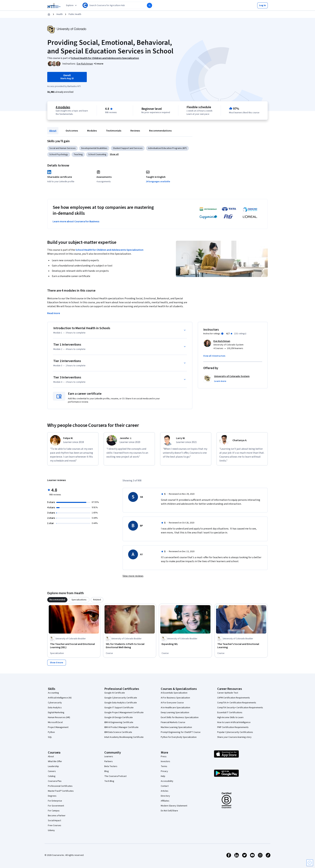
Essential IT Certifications (229, 712)
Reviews (135, 130)
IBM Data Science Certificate (118, 732)
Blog (106, 771)
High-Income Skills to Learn (230, 717)
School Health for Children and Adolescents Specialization (109, 250)
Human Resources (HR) (59, 717)
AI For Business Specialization (175, 697)
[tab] (57, 599)
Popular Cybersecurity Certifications (235, 732)
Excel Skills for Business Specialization (180, 717)
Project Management (58, 727)
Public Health (75, 14)
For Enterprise (55, 800)
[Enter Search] (149, 5)
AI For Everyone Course (172, 702)
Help (163, 776)
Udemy (51, 830)
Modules (92, 130)
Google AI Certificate (114, 692)
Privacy (164, 771)
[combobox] (117, 5)
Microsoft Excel (55, 722)
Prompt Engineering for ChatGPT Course (180, 732)
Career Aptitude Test (227, 692)
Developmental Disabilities (94, 148)
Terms (164, 766)
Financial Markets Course (173, 722)
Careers (52, 771)
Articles (164, 791)
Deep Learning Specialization (175, 712)
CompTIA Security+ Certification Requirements (240, 707)
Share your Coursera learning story (234, 737)
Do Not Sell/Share (169, 810)
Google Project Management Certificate (124, 712)
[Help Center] (309, 862)
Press (164, 756)
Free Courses (54, 825)
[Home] (49, 14)
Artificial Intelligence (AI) (60, 697)
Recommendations (160, 130)
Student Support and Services (128, 148)
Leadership (53, 766)
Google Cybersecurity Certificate (120, 697)
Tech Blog (109, 781)
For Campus (54, 810)
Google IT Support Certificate (119, 707)
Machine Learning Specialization (176, 727)
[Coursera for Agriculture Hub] (54, 5)
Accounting (53, 692)
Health (59, 14)
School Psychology (58, 154)
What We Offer (55, 761)
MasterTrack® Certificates (61, 791)
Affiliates (165, 800)
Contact (164, 786)
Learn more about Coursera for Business (76, 221)
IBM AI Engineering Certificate (118, 722)
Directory (165, 796)
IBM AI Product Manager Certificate (121, 727)
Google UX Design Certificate (118, 717)
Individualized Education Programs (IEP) (167, 148)
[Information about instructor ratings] (222, 333)
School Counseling (97, 154)
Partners (108, 761)
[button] (262, 5)
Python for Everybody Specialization (179, 737)
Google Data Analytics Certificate (120, 702)
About (52, 130)
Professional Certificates (60, 786)
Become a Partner (56, 815)
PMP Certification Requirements (233, 727)
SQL (50, 737)
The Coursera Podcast (115, 776)
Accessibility (167, 781)
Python (51, 732)
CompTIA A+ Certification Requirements (236, 702)
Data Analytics (55, 707)
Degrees (52, 796)
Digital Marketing (56, 712)
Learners (108, 756)
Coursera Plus (55, 781)
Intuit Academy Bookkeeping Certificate (124, 737)
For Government (56, 805)
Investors (165, 761)
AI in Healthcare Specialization (175, 707)
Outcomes (72, 130)
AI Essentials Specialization (174, 692)
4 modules (63, 107)
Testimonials (113, 130)
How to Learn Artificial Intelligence (234, 722)
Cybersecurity (55, 702)
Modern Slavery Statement (174, 805)
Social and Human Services (62, 148)
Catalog (51, 776)
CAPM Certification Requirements (233, 697)
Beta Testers (110, 766)
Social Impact (54, 820)
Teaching (78, 154)
